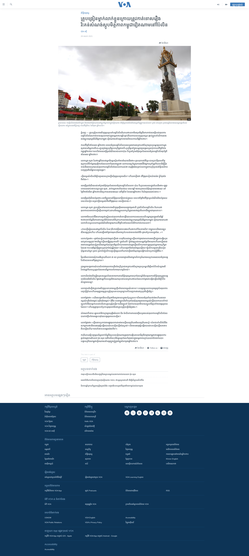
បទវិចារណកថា (171, 464)
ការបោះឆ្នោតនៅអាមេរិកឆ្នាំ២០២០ (177, 454)
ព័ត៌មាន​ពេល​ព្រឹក (90, 412)
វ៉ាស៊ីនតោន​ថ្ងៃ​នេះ (50, 417)
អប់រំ (86, 464)
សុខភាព (88, 459)
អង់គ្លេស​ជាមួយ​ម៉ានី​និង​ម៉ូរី (53, 477)
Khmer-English (172, 459)
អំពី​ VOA (48, 504)
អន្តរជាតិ (47, 449)
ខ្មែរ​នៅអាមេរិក (49, 459)
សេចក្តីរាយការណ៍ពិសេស (134, 464)
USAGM (48, 518)
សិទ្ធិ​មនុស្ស (85, 13)
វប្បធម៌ (128, 454)
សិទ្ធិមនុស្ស (88, 454)
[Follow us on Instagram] (145, 412)
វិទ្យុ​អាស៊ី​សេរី (130, 522)
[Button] (163, 42)
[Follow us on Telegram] (151, 412)
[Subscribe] (170, 412)
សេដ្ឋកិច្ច (88, 449)
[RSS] (157, 412)
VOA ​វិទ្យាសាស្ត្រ (50, 426)
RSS (168, 491)
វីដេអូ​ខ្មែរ (47, 412)
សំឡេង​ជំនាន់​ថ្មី (90, 426)
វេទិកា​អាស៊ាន (89, 431)
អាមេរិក (47, 454)
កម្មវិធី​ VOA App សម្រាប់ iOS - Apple (58, 536)
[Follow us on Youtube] (139, 412)
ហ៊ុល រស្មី (84, 31)
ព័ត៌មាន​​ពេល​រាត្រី (90, 417)
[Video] (226, 4)
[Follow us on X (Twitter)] (133, 412)
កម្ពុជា (47, 444)
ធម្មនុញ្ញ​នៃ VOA (90, 504)
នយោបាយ (88, 444)
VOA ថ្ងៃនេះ (49, 421)
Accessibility (130, 518)
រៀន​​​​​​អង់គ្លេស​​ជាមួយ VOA (93, 477)
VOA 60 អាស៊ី (50, 431)
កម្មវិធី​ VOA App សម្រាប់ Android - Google (101, 536)
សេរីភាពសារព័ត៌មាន (172, 449)
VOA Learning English (134, 477)
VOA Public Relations (53, 522)
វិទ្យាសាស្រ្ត (129, 449)
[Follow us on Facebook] (127, 412)
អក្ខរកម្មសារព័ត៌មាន (172, 444)
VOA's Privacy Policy (93, 522)
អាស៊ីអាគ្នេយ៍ (49, 464)
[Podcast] (163, 412)
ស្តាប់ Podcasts (90, 491)
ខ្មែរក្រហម (129, 459)
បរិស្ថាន (128, 444)
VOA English (90, 518)
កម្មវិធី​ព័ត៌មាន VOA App (53, 491)
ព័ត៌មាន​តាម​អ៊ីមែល (132, 491)
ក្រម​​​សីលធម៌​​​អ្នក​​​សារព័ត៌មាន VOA (137, 504)
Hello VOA (89, 421)
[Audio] (218, 4)
